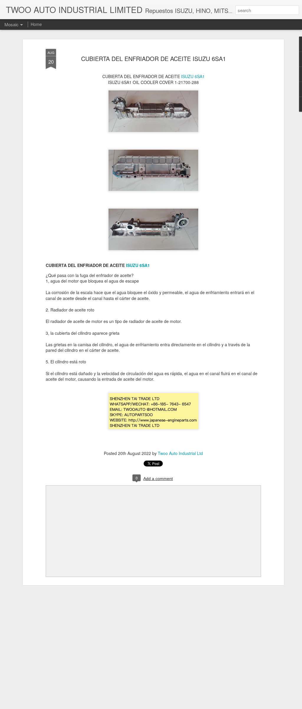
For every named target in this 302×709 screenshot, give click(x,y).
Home (36, 24)
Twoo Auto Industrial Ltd (180, 453)
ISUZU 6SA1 (193, 76)
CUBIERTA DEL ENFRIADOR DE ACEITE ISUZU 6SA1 (153, 58)
